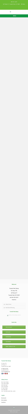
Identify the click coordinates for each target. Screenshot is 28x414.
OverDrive (3, 402)
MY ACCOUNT (9, 327)
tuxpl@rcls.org (7, 371)
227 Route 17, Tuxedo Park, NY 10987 (11, 4)
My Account (3, 397)
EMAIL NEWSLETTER (10, 346)
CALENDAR (8, 341)
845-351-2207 (14, 1)
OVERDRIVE (8, 336)
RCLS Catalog (4, 400)
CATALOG (8, 332)
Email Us (14, 299)
